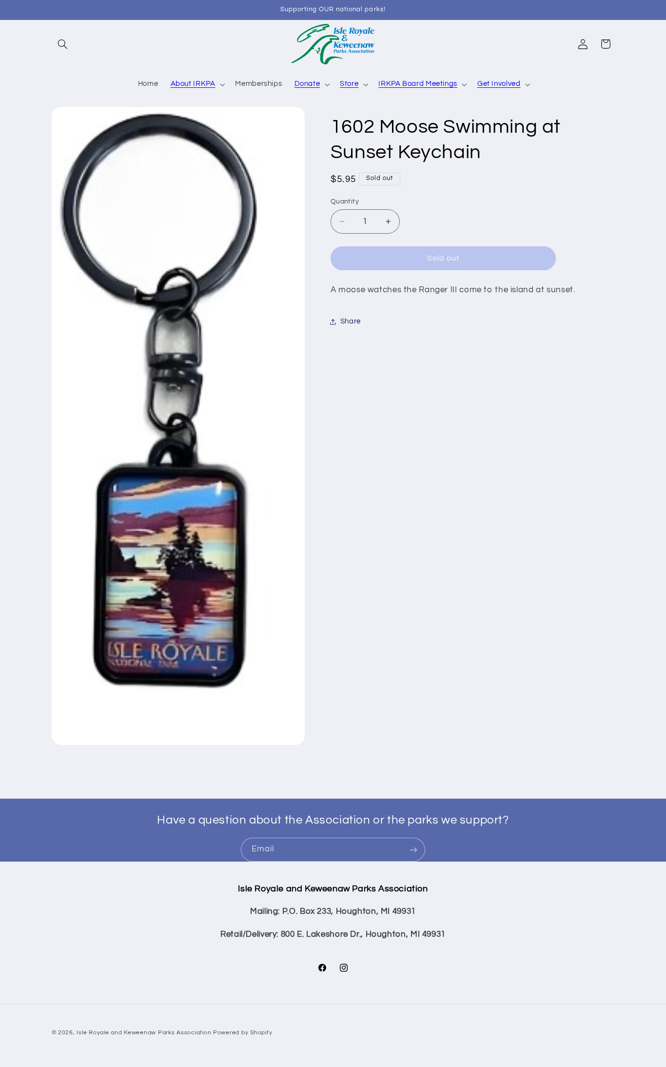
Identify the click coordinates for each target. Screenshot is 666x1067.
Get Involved (499, 83)
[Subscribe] (413, 850)
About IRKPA (193, 83)
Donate (307, 83)
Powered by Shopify (242, 1032)
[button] (63, 44)
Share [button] (350, 321)
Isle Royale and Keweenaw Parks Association (144, 1032)
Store (349, 83)
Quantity (345, 201)
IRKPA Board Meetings (417, 83)
